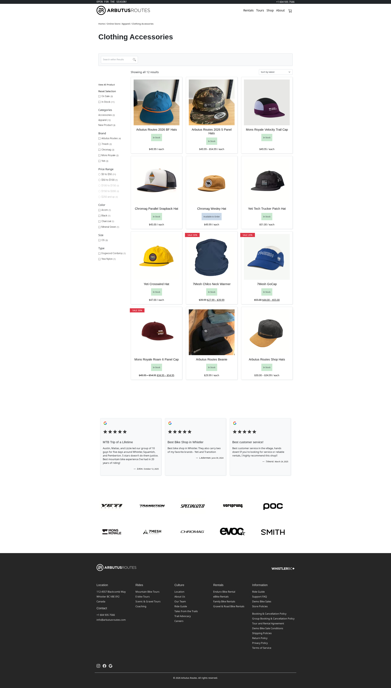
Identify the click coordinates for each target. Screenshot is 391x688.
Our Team (180, 601)
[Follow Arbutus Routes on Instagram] (98, 666)
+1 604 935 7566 (106, 615)
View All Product (106, 84)
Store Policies (260, 606)
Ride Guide (180, 606)
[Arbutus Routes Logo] (100, 10)
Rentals (248, 10)
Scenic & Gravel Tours (148, 601)
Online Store (113, 23)
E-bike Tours (142, 596)
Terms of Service (261, 648)
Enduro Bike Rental (224, 591)
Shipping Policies (262, 633)
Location (179, 591)
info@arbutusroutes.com (111, 619)
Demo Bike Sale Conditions (267, 628)
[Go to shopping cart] (290, 10)
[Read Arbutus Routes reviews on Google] (110, 666)
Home (101, 23)
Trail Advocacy (182, 616)
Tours (260, 10)
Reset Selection (107, 91)
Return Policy (259, 638)
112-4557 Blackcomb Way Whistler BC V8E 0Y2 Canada (111, 596)
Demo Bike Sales (261, 601)
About (280, 10)
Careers (178, 621)
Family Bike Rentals (224, 601)
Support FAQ (259, 596)
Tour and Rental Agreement (268, 623)
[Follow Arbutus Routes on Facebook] (104, 666)
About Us (179, 596)
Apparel (126, 23)
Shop (270, 10)
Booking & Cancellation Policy (269, 613)
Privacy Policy (260, 643)
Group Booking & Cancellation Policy (273, 618)
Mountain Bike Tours (147, 591)
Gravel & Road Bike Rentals (228, 606)
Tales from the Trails (186, 611)
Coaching (140, 606)
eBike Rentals (221, 596)
